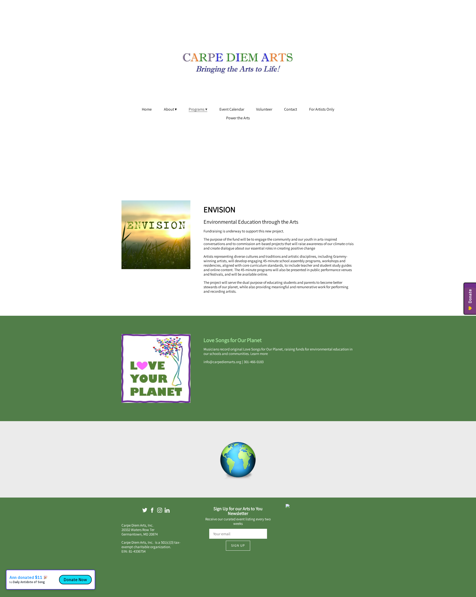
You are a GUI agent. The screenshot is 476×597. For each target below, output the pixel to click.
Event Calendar (231, 109)
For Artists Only (321, 109)
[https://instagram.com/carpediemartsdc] (159, 511)
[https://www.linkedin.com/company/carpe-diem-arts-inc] (167, 511)
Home (147, 109)
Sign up (238, 545)
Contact (290, 109)
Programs (197, 109)
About (169, 109)
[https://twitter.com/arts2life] (144, 511)
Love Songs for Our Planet (234, 340)
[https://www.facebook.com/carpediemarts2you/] (152, 511)
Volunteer (264, 109)
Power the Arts (238, 118)
